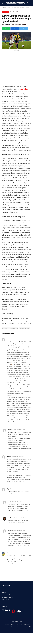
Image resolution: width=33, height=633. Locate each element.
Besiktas (13, 624)
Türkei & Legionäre (15, 627)
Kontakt (3, 589)
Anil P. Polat (7, 24)
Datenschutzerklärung (7, 595)
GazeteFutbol (17, 629)
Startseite (4, 7)
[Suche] (30, 3)
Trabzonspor (6, 627)
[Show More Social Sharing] (29, 28)
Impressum (4, 592)
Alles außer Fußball (26, 627)
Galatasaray (27, 624)
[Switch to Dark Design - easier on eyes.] (28, 3)
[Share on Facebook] (14, 28)
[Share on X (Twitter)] (23, 28)
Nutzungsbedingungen (7, 597)
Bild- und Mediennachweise (8, 600)
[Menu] (3, 3)
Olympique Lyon (14, 328)
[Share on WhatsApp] (6, 28)
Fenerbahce (5, 11)
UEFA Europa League (24, 328)
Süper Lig (7, 624)
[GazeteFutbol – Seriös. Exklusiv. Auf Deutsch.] (16, 3)
